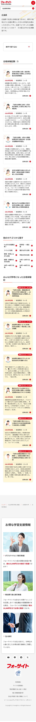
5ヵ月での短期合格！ (9, 245)
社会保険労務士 (6, 8)
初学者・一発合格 (24, 245)
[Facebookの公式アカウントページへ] (21, 657)
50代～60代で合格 (25, 266)
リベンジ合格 (8, 250)
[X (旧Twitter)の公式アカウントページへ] (27, 657)
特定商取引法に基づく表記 (18, 689)
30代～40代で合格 (9, 266)
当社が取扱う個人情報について (18, 696)
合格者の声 (26, 504)
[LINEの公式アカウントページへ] (14, 657)
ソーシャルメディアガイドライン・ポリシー (18, 700)
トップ (3, 504)
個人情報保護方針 (18, 693)
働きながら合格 (24, 250)
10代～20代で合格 (25, 260)
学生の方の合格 (24, 255)
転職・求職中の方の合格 (9, 260)
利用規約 (18, 682)
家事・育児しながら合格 (9, 255)
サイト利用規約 (18, 686)
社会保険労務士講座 (14, 504)
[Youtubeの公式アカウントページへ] (8, 657)
